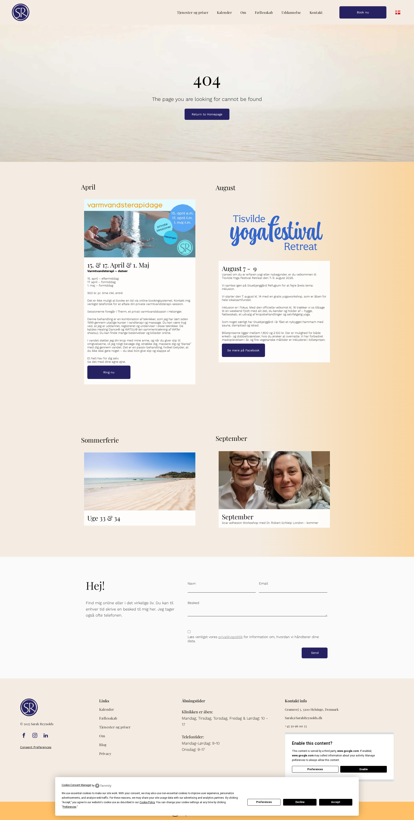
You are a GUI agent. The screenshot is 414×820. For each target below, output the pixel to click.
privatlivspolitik (230, 637)
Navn (192, 583)
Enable (363, 769)
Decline (299, 802)
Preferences (264, 802)
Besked (193, 603)
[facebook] (24, 736)
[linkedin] (46, 736)
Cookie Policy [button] (147, 802)
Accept (335, 802)
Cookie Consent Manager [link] (76, 785)
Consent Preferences (35, 747)
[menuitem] (193, 12)
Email (263, 583)
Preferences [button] (69, 806)
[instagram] (35, 736)
